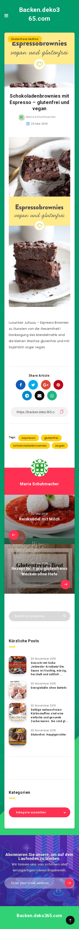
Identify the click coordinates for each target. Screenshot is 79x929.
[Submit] (64, 615)
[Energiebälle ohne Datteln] (17, 690)
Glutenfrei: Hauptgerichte (48, 734)
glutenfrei (51, 438)
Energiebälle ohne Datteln (48, 687)
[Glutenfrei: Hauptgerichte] (17, 736)
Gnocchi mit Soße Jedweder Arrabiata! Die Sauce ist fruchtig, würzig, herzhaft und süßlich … (48, 668)
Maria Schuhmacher (39, 484)
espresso (29, 438)
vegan (60, 446)
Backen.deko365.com (39, 14)
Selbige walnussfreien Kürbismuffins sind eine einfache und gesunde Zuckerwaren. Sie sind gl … (49, 715)
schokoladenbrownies (30, 446)
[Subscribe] (69, 883)
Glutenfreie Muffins (25, 39)
